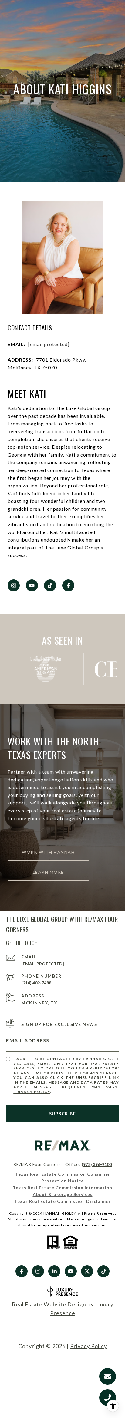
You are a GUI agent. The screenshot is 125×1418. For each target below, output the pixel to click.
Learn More (48, 872)
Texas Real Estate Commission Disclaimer (62, 1201)
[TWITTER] (87, 1271)
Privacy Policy (31, 1091)
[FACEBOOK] (68, 585)
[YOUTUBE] (32, 585)
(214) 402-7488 (36, 982)
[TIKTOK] (50, 585)
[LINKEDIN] (54, 1271)
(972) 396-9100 (97, 1164)
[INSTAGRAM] (14, 585)
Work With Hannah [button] (48, 852)
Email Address (27, 1040)
